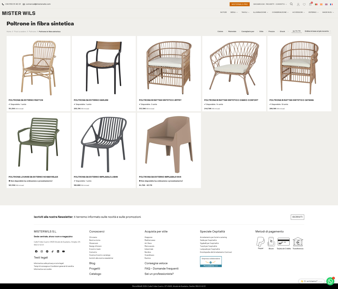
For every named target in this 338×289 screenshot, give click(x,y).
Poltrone (32, 31)
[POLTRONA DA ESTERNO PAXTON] (39, 68)
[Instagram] (41, 251)
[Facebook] (36, 251)
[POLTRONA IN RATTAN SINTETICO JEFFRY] (169, 68)
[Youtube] (63, 251)
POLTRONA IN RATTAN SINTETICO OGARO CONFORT (231, 100)
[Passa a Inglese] (326, 4)
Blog (92, 263)
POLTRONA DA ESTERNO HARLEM (91, 100)
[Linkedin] (58, 251)
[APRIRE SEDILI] (237, 12)
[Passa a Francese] (331, 4)
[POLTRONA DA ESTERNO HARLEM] (104, 68)
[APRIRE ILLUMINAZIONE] (267, 12)
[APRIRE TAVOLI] (249, 12)
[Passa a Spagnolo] (321, 4)
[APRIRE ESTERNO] (318, 12)
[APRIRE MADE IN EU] (333, 12)
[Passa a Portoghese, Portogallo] (316, 4)
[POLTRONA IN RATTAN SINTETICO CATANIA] (299, 68)
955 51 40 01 (201, 286)
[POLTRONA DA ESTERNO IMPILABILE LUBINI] (104, 145)
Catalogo (95, 274)
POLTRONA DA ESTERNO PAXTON (26, 100)
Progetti (94, 268)
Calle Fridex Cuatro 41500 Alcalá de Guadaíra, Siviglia (55, 242)
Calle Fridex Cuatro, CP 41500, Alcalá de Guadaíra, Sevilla (171, 286)
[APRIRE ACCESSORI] (304, 12)
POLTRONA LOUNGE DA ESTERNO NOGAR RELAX (33, 177)
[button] (330, 281)
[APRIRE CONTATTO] (286, 4)
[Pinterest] (47, 251)
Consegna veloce (156, 263)
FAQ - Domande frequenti (162, 268)
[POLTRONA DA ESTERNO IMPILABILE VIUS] (169, 145)
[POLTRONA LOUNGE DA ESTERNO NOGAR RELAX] (39, 145)
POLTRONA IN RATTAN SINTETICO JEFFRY (160, 100)
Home (9, 31)
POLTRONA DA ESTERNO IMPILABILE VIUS (160, 177)
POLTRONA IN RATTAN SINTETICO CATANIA (291, 100)
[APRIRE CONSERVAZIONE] (288, 12)
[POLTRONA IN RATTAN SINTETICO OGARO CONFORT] (234, 68)
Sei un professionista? (159, 274)
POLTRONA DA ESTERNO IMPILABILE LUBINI (96, 177)
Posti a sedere (20, 31)
